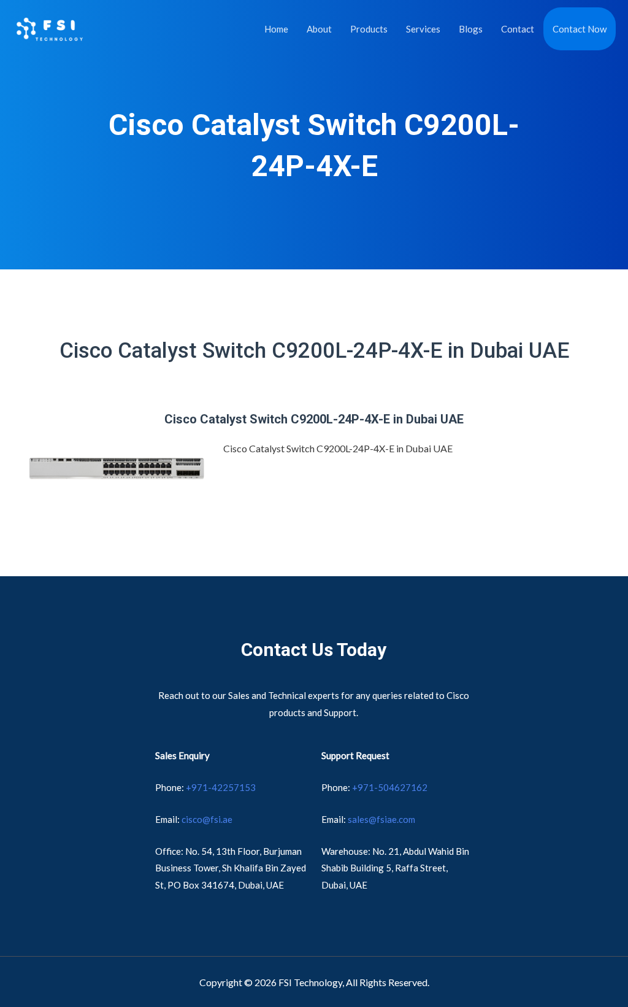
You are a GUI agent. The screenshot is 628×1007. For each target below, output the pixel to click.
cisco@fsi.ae (207, 819)
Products (369, 28)
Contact (517, 28)
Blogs (471, 28)
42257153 (223, 787)
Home (276, 28)
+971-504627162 (389, 787)
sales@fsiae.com (381, 819)
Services (423, 28)
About (319, 28)
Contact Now (580, 28)
